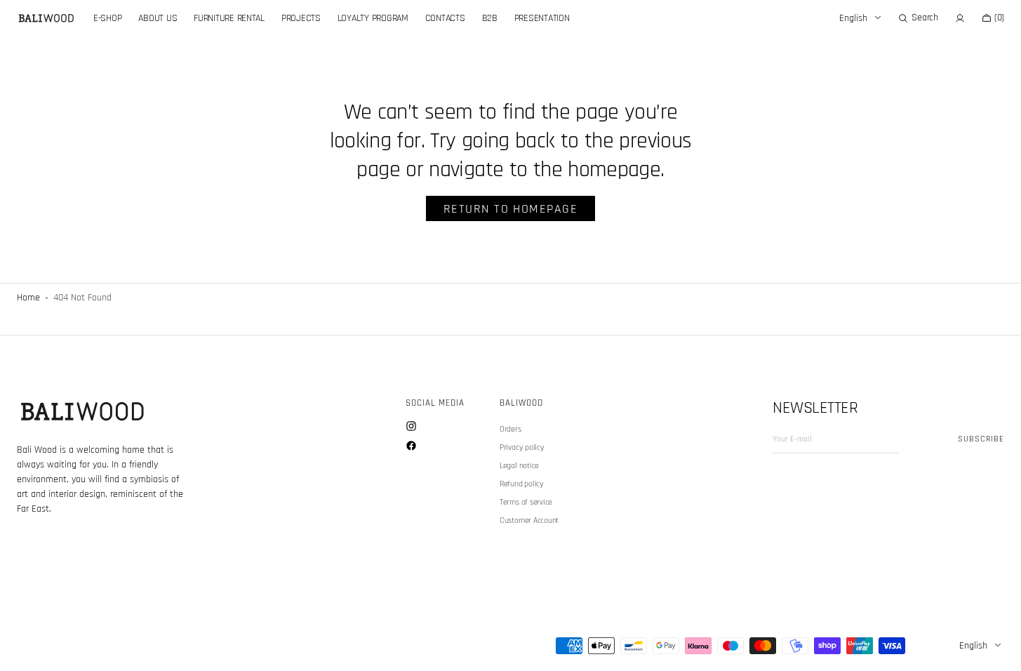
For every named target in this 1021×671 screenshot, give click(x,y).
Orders (510, 429)
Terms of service (526, 502)
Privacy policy (522, 447)
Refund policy (522, 484)
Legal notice (519, 465)
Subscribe (981, 439)
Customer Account (529, 520)
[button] (918, 18)
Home (28, 297)
